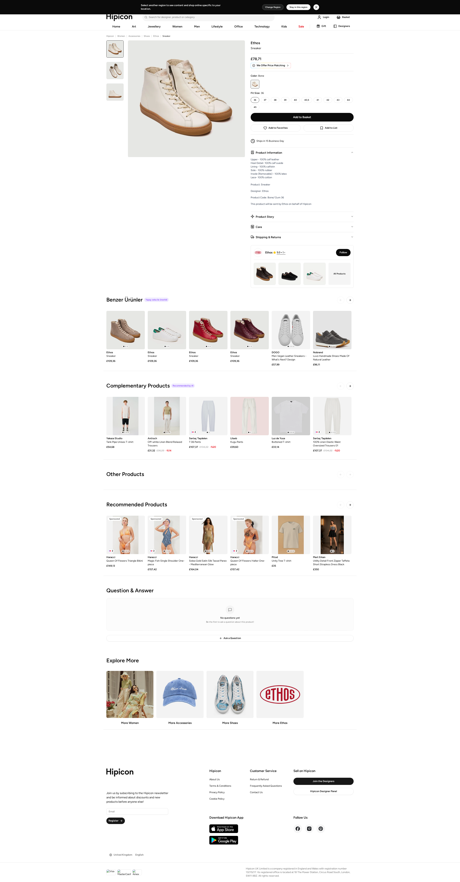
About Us (214, 779)
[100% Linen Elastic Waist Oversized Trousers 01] (332, 416)
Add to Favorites (278, 127)
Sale (301, 26)
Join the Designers (323, 781)
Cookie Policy (216, 798)
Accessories (134, 36)
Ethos (156, 36)
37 (265, 100)
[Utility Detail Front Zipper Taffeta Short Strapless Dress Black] (332, 535)
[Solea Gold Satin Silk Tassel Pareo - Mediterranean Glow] (208, 535)
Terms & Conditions (220, 785)
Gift (323, 26)
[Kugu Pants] (249, 416)
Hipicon (110, 36)
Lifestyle (217, 26)
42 (327, 100)
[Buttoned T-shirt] (291, 416)
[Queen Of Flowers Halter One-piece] (249, 535)
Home (116, 26)
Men (197, 26)
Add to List (331, 127)
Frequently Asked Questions (266, 785)
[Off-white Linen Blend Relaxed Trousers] (167, 416)
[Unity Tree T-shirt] (291, 535)
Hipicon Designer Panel (323, 791)
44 (348, 100)
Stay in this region (298, 7)
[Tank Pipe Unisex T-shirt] (125, 416)
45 (255, 107)
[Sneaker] (125, 330)
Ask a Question (232, 638)
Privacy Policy (217, 792)
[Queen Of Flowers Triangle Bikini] (125, 535)
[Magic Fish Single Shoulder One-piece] (167, 535)
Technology (262, 26)
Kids (284, 26)
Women (177, 26)
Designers (344, 26)
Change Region (272, 7)
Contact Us (256, 792)
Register (113, 820)
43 (338, 100)
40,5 (306, 100)
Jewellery (154, 26)
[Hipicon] (119, 17)
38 (275, 100)
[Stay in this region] (316, 7)
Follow (343, 252)
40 (295, 100)
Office (238, 26)
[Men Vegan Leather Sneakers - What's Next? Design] (291, 330)
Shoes (147, 36)
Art (134, 26)
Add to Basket (302, 117)
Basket (346, 17)
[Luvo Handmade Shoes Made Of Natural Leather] (332, 330)
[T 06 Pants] (208, 416)
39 (285, 100)
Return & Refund (259, 779)
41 (318, 100)
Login (326, 17)
